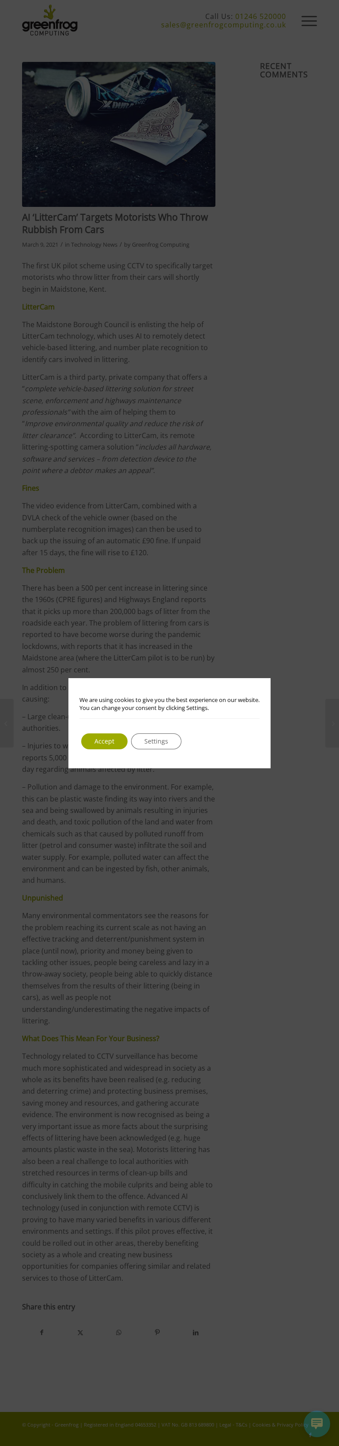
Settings (156, 741)
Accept (104, 741)
